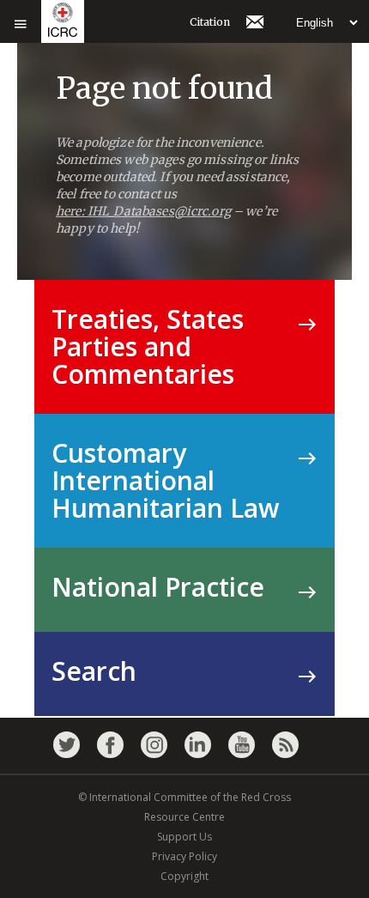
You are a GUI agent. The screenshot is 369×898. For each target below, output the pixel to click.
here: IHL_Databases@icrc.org (143, 211)
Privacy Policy (184, 856)
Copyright (184, 876)
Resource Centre (184, 817)
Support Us (184, 836)
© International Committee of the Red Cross (184, 797)
